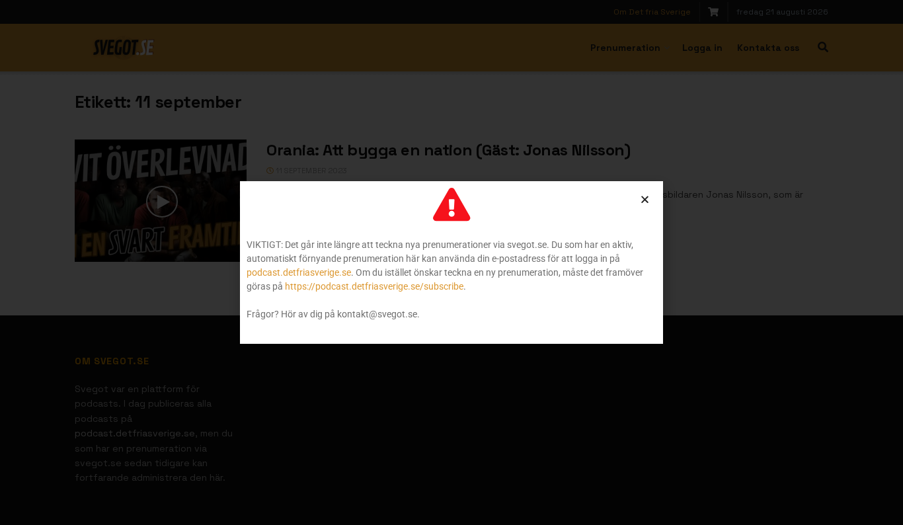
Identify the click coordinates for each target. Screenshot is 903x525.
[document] (451, 262)
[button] (645, 199)
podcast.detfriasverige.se (299, 272)
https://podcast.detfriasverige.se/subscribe (374, 286)
